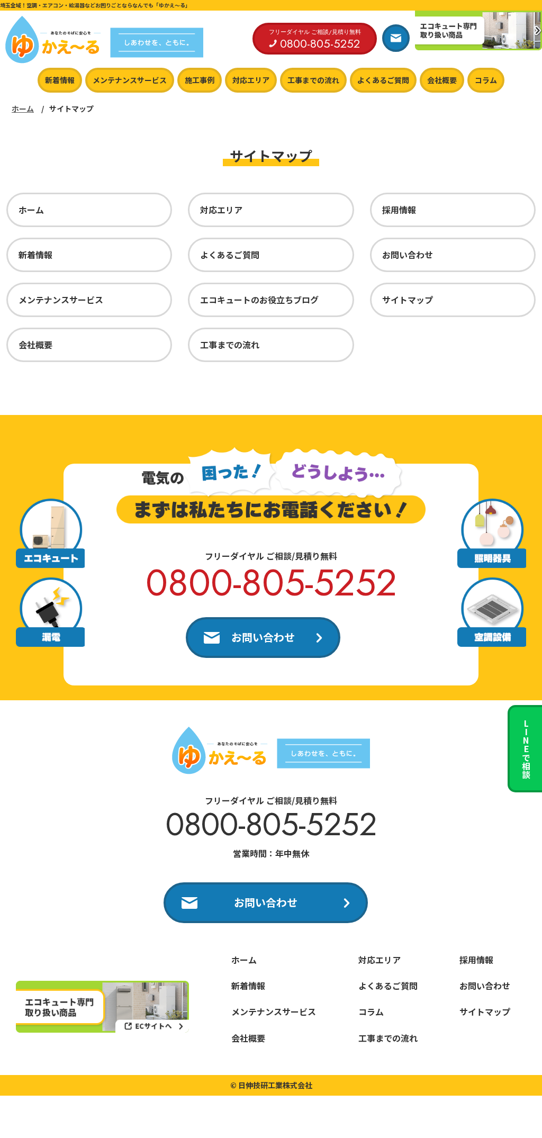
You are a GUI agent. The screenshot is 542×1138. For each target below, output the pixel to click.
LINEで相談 (526, 749)
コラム (486, 80)
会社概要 (442, 80)
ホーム (23, 108)
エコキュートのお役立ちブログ (259, 299)
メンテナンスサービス (130, 80)
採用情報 (399, 209)
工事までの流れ (313, 80)
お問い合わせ (407, 254)
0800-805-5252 (271, 582)
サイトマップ (407, 299)
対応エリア (250, 80)
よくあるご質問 (383, 80)
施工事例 (199, 80)
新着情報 (60, 80)
